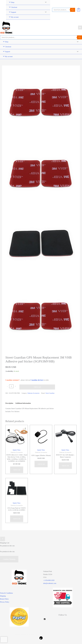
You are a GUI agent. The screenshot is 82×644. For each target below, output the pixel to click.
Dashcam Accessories (33, 393)
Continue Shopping (9, 559)
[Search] (79, 37)
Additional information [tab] (23, 403)
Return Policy (4, 599)
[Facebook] (45, 619)
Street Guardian (50, 393)
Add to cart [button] (16, 470)
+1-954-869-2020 (48, 580)
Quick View (16, 450)
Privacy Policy (4, 602)
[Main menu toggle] (80, 27)
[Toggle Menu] (45, 12)
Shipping (3, 596)
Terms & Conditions (6, 593)
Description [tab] (9, 403)
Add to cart (37, 387)
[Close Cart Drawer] (2, 539)
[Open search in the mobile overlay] (63, 10)
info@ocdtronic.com (49, 583)
